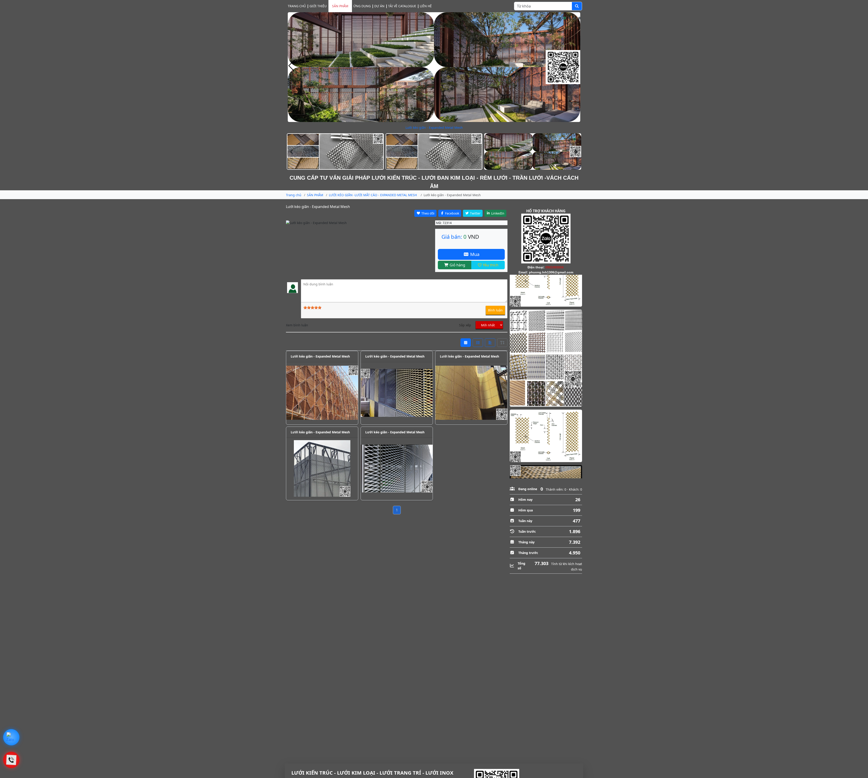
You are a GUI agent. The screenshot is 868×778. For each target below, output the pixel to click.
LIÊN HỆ (426, 6)
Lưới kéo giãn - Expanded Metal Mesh (320, 356)
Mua (474, 254)
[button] (539, 18)
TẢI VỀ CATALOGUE (402, 6)
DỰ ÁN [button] (379, 6)
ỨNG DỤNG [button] (362, 6)
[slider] (312, 307)
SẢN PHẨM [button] (340, 6)
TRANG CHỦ (297, 6)
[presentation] (291, 66)
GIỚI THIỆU (318, 6)
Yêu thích (490, 265)
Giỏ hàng (457, 265)
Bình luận (495, 310)
